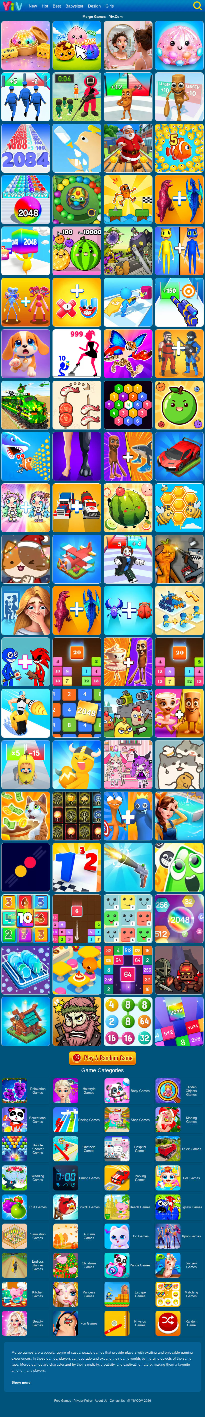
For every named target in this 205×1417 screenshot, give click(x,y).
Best (57, 6)
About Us (101, 1400)
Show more (21, 1382)
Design (94, 6)
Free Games (62, 1400)
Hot (45, 6)
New (33, 6)
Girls (110, 6)
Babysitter (74, 6)
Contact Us (117, 1400)
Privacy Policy (83, 1400)
